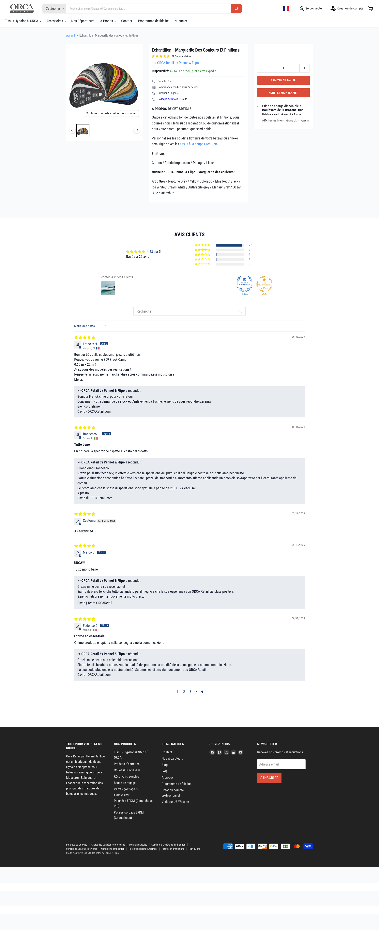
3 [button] (190, 691)
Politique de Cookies (76, 844)
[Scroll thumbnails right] (137, 130)
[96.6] (264, 284)
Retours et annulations (173, 848)
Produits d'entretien (127, 764)
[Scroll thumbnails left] (72, 130)
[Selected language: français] (286, 8)
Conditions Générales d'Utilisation (168, 844)
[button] (203, 245)
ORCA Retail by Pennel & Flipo (178, 63)
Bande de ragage (125, 783)
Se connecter (314, 8)
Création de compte (350, 8)
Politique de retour (168, 99)
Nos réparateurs (172, 758)
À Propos (107, 21)
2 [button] (184, 691)
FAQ (164, 771)
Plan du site (194, 848)
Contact (126, 21)
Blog (165, 765)
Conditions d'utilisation (112, 848)
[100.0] (244, 284)
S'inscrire (269, 778)
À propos (168, 777)
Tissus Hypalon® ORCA (22, 21)
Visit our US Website (175, 802)
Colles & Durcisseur (127, 770)
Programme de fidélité (153, 21)
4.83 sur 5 (154, 252)
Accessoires (55, 21)
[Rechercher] (236, 8)
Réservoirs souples (126, 776)
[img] (84, 337)
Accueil (70, 35)
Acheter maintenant (283, 92)
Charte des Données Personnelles (108, 844)
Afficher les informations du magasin (285, 120)
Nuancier (180, 21)
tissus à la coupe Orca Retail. (200, 144)
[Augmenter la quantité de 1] (305, 68)
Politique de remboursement (143, 848)
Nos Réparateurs (82, 21)
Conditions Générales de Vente (81, 848)
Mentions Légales (138, 844)
